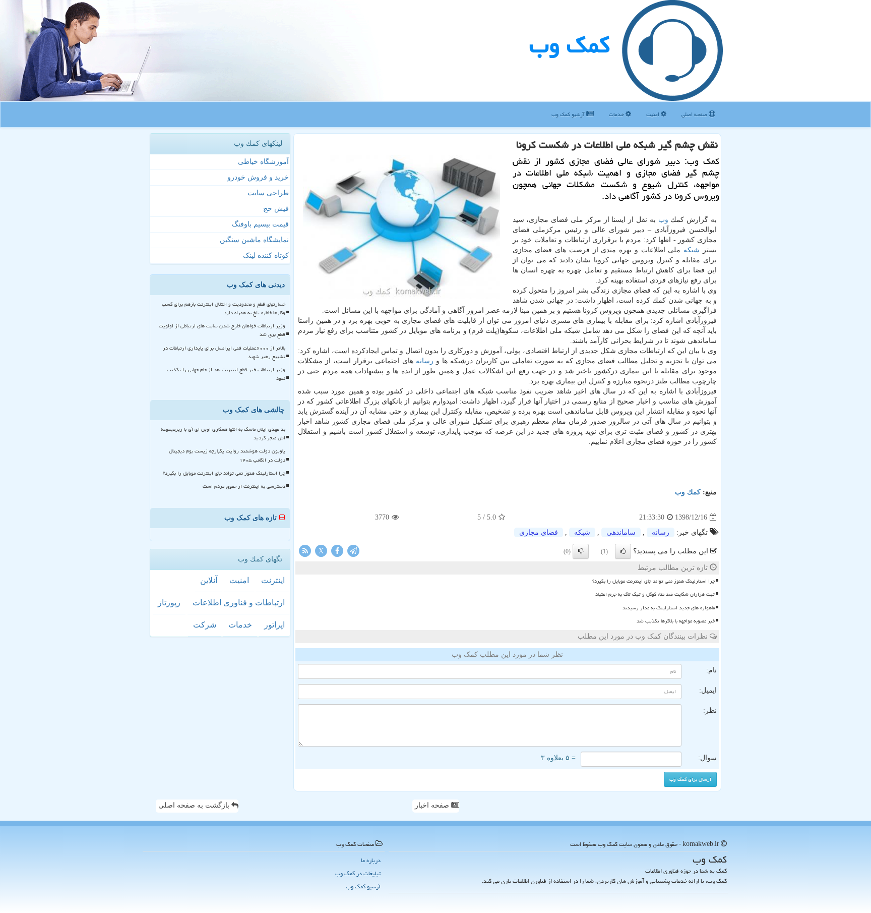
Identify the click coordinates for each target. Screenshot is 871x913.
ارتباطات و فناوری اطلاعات (239, 602)
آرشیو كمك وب (568, 114)
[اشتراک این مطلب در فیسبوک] (337, 550)
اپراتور (274, 624)
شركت (204, 624)
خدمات (617, 114)
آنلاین (208, 580)
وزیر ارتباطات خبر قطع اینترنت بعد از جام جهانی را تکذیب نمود (226, 374)
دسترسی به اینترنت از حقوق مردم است (244, 486)
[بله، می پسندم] (623, 551)
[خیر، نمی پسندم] (581, 551)
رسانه (424, 361)
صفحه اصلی (695, 114)
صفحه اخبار (433, 805)
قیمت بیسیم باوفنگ (260, 224)
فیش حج (276, 208)
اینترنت (273, 580)
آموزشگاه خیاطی (263, 161)
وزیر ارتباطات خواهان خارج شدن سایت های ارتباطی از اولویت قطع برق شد (222, 330)
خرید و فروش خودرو (258, 177)
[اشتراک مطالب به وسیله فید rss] (305, 550)
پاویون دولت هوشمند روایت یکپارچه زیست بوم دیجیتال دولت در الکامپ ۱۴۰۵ (227, 455)
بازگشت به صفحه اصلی (194, 805)
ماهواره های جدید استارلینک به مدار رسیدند (669, 608)
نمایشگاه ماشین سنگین (254, 240)
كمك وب (569, 45)
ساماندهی (621, 532)
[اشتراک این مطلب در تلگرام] (353, 550)
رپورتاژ (169, 602)
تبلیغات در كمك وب (358, 873)
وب (663, 219)
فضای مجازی (538, 532)
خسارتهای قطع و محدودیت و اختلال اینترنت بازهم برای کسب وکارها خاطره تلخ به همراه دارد (223, 308)
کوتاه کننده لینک (266, 255)
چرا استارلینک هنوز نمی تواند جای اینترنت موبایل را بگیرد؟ (653, 581)
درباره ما (371, 860)
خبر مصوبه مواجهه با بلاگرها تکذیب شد (676, 621)
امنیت (653, 114)
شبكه (691, 250)
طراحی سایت (268, 193)
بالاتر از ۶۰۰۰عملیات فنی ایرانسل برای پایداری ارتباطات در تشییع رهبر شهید (224, 352)
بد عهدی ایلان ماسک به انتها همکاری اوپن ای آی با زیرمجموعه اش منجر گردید (223, 433)
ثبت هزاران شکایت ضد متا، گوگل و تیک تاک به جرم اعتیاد (655, 594)
